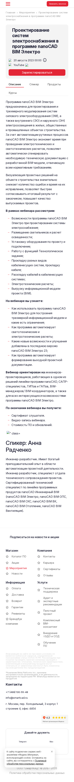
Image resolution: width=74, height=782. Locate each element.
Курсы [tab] (13, 92)
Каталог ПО (19, 556)
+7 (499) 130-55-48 (17, 692)
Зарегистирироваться (37, 72)
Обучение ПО (49, 644)
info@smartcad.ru (17, 697)
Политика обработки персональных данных (37, 772)
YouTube (19, 65)
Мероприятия (18, 568)
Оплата (16, 588)
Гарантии (17, 607)
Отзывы (48, 575)
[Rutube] (30, 715)
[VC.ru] (8, 723)
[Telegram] (15, 715)
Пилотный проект (49, 612)
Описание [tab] (15, 84)
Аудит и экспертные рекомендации (52, 601)
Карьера (48, 562)
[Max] (23, 715)
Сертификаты (51, 569)
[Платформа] (15, 723)
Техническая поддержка (51, 590)
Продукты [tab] (54, 84)
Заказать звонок (57, 4)
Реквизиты (18, 613)
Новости (17, 573)
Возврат (17, 600)
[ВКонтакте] (8, 715)
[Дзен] (37, 715)
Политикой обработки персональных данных (26, 762)
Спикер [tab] (34, 84)
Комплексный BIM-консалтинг (51, 623)
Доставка (18, 594)
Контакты (49, 556)
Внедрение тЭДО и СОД (51, 634)
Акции (15, 562)
